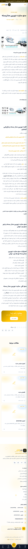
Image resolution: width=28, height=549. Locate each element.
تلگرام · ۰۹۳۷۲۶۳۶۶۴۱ (18, 515)
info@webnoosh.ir (19, 519)
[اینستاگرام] (6, 330)
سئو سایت (22, 56)
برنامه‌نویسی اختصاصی (22, 479)
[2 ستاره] (20, 327)
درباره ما (25, 497)
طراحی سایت (24, 198)
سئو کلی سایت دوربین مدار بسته (17, 151)
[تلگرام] (12, 330)
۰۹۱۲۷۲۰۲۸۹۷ (20, 507)
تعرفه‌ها (25, 492)
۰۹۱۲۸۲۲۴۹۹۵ (13, 507)
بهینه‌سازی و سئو (23, 476)
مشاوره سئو (21, 91)
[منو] (25, 4)
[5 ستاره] (26, 327)
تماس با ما (14, 318)
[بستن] (2, 1)
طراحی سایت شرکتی (22, 471)
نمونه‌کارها (24, 489)
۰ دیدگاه (12, 327)
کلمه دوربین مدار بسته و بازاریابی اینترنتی (15, 137)
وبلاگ (17, 19)
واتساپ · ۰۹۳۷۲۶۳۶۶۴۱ (18, 511)
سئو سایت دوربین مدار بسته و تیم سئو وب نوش (13, 143)
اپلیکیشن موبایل (23, 481)
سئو (23, 164)
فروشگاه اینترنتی (23, 473)
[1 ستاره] (17, 327)
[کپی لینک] (2, 330)
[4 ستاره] (24, 327)
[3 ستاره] (22, 327)
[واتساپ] (9, 330)
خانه (21, 19)
